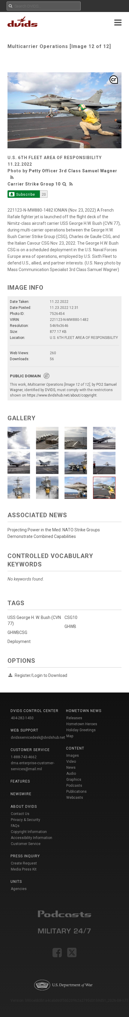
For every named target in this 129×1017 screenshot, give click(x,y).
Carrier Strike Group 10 (34, 184)
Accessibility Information (31, 838)
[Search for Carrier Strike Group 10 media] (64, 184)
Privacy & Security (25, 820)
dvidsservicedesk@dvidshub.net (38, 737)
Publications (76, 791)
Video (71, 761)
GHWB (70, 626)
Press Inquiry (25, 856)
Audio (71, 773)
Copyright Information (29, 832)
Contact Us (20, 814)
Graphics (73, 779)
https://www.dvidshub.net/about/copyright (62, 395)
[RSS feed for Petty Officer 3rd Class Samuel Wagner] (12, 177)
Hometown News (83, 711)
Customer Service (25, 844)
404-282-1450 (22, 718)
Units (16, 882)
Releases (74, 718)
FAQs (15, 826)
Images (72, 755)
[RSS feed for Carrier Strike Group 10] (71, 184)
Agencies (19, 889)
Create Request (24, 863)
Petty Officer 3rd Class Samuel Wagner (73, 170)
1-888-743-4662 (24, 757)
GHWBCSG (17, 632)
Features (20, 781)
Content (75, 748)
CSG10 (70, 617)
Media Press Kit (24, 869)
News (71, 767)
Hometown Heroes (81, 724)
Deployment (19, 641)
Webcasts (74, 797)
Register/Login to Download (41, 675)
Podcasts (74, 785)
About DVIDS (23, 806)
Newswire (21, 794)
